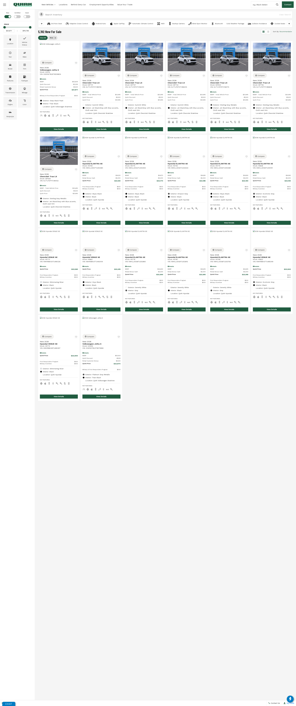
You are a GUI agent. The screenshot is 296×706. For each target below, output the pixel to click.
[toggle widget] (290, 699)
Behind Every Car (78, 4)
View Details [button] (59, 129)
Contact (287, 4)
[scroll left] (41, 23)
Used (27, 13)
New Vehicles (47, 4)
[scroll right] (289, 23)
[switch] (7, 15)
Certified (17, 13)
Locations (63, 4)
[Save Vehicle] (76, 63)
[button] (4, 4)
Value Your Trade (124, 4)
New (7, 13)
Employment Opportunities (101, 4)
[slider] (4, 27)
